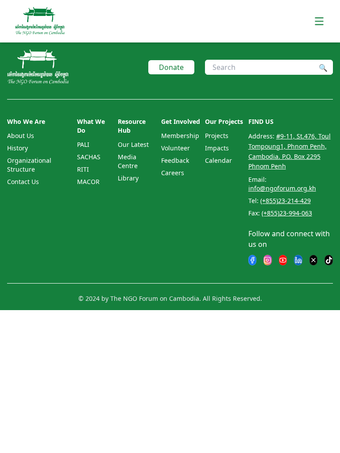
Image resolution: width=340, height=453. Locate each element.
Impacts (217, 148)
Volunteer (175, 148)
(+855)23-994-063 (287, 213)
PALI (83, 144)
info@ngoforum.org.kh (282, 188)
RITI (83, 169)
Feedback (175, 160)
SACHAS (88, 157)
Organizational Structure (29, 164)
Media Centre (128, 161)
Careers (172, 173)
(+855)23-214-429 (285, 200)
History (17, 148)
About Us (20, 135)
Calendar (218, 160)
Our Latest (133, 144)
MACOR (88, 181)
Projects (216, 135)
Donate (171, 67)
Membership (180, 135)
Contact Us (23, 181)
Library (128, 178)
